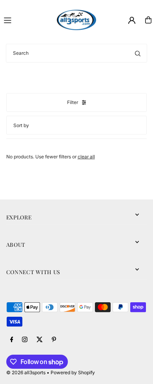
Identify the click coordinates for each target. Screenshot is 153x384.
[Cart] (148, 19)
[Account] (131, 20)
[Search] (137, 53)
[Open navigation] (27, 19)
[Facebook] (11, 340)
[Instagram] (24, 340)
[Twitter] (39, 340)
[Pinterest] (54, 340)
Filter (72, 102)
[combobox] (76, 53)
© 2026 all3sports (26, 372)
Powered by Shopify (73, 372)
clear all (86, 157)
